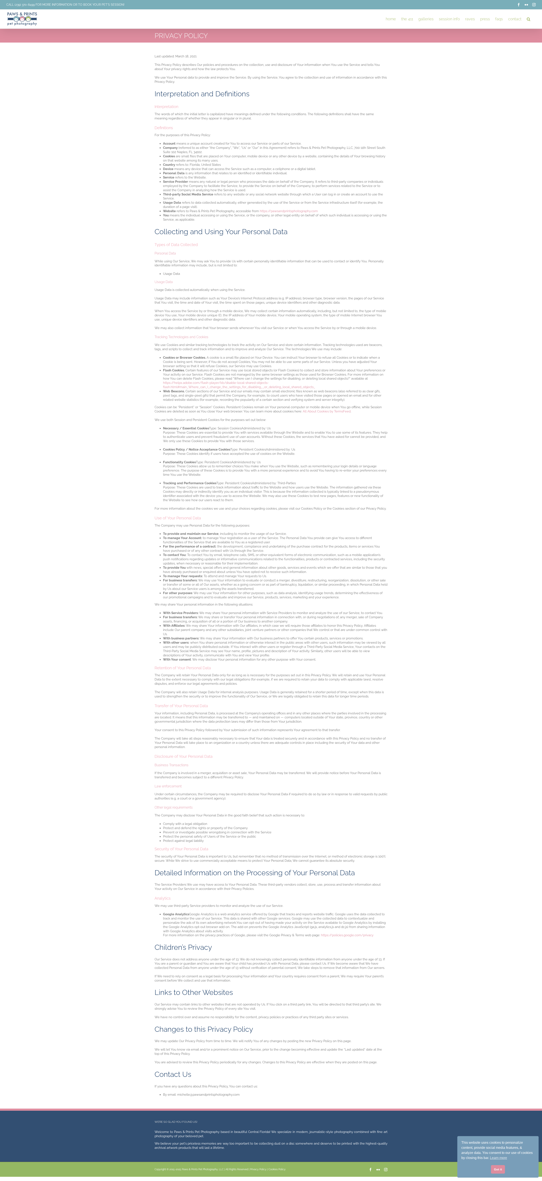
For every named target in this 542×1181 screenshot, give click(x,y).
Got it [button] (498, 1169)
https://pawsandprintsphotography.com (289, 211)
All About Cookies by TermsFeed (327, 411)
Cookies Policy (277, 1169)
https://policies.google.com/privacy (347, 935)
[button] (528, 19)
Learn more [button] (498, 1158)
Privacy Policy (258, 1169)
